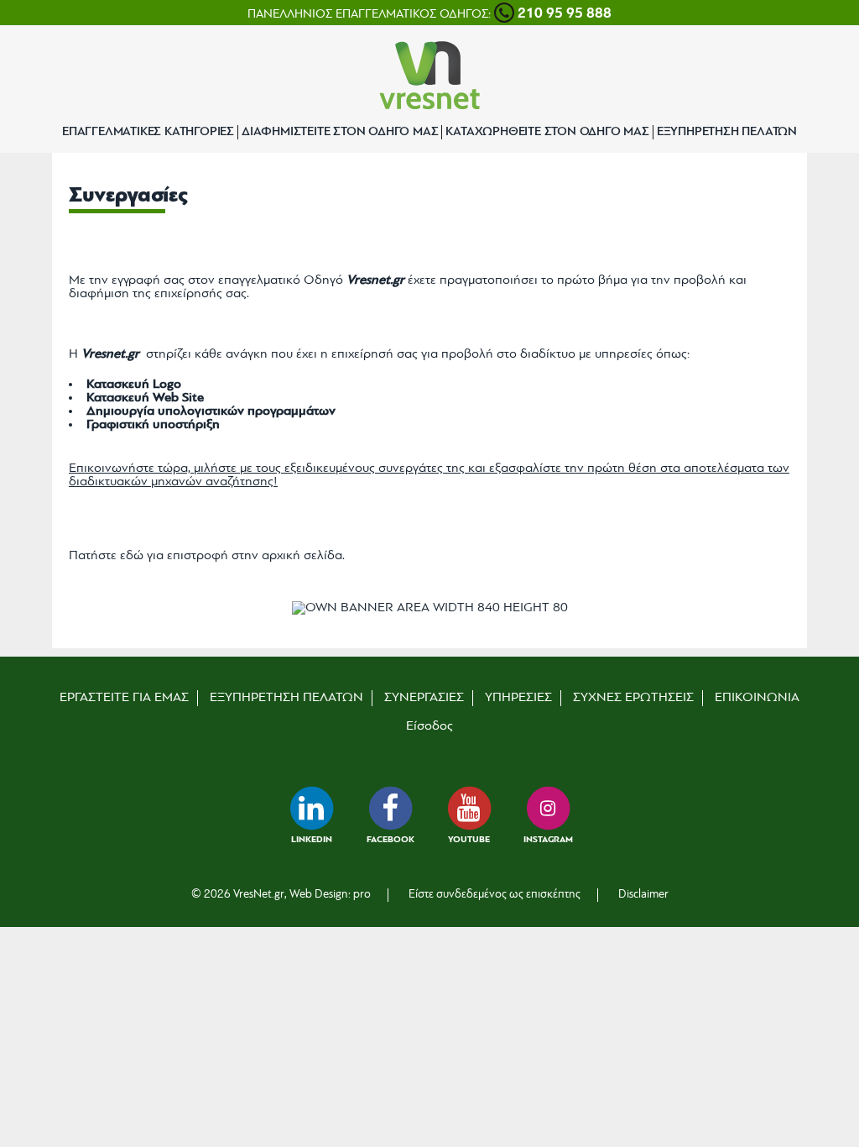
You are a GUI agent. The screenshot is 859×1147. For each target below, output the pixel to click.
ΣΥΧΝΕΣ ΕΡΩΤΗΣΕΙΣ (633, 697)
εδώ (131, 556)
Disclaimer (643, 894)
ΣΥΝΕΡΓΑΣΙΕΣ (424, 697)
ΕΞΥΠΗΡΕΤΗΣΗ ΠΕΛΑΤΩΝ (727, 132)
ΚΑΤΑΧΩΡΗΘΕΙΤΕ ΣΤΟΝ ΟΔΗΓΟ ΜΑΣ (546, 132)
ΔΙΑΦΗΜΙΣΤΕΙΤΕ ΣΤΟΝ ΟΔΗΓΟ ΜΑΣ (340, 132)
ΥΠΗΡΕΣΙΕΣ (518, 697)
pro (362, 894)
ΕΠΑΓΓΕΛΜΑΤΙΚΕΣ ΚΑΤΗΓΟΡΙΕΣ (148, 132)
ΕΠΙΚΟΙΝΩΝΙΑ (757, 697)
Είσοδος (429, 726)
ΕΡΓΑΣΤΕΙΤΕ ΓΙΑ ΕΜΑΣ (124, 697)
